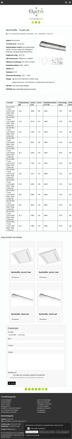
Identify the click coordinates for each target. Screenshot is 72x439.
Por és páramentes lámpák (9, 410)
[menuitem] (2, 2)
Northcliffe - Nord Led (20, 314)
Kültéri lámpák (5, 404)
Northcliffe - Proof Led (48, 314)
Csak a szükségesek (63, 432)
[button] (70, 2)
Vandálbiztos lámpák (43, 408)
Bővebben (15, 277)
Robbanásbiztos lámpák (8, 412)
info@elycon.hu (37, 19)
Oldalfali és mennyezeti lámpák (10, 408)
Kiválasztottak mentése (47, 432)
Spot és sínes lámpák (43, 400)
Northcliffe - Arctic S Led (48, 272)
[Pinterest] (36, 389)
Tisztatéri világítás (42, 406)
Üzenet (10, 352)
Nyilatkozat (12, 372)
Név (10, 339)
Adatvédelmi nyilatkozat (36, 377)
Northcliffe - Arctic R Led (21, 272)
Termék (10, 332)
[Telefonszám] (36, 22)
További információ (31, 435)
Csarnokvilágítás (6, 400)
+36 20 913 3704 (14, 426)
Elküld (12, 383)
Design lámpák (5, 402)
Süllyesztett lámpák (43, 402)
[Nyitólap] (2, 2)
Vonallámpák (41, 412)
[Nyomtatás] (46, 389)
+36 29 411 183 (15, 424)
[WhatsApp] (39, 389)
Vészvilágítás (41, 410)
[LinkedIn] (32, 389)
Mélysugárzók (5, 406)
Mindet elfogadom (32, 432)
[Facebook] (25, 389)
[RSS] (39, 22)
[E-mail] (32, 22)
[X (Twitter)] (29, 389)
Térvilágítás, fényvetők (44, 404)
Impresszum (17, 435)
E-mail (10, 345)
